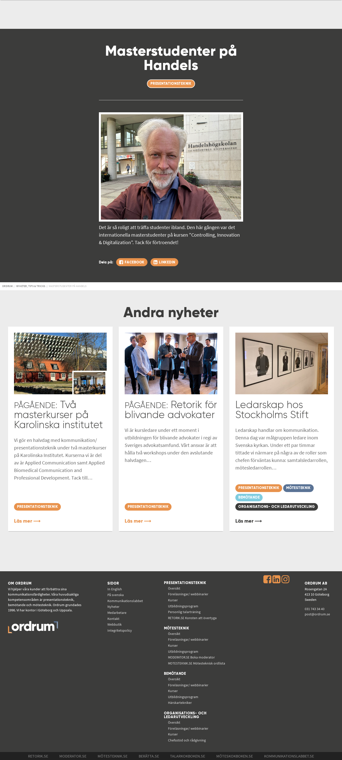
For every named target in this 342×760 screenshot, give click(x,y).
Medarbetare (116, 612)
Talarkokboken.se (187, 755)
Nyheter (113, 606)
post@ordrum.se (317, 614)
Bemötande (175, 674)
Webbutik (114, 624)
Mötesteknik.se (112, 755)
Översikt (174, 588)
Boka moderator (191, 657)
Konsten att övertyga (192, 618)
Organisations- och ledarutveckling (185, 715)
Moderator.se (72, 755)
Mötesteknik (176, 628)
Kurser (173, 600)
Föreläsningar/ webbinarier (188, 594)
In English (114, 589)
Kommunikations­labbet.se (289, 755)
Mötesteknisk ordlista (196, 663)
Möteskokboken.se (234, 755)
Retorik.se (38, 755)
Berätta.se (149, 755)
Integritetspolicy (119, 630)
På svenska (115, 595)
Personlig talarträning (184, 612)
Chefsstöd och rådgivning (187, 740)
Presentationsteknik (185, 583)
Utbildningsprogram (183, 606)
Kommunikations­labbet (125, 601)
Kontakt (113, 618)
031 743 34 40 (314, 609)
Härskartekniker (180, 702)
